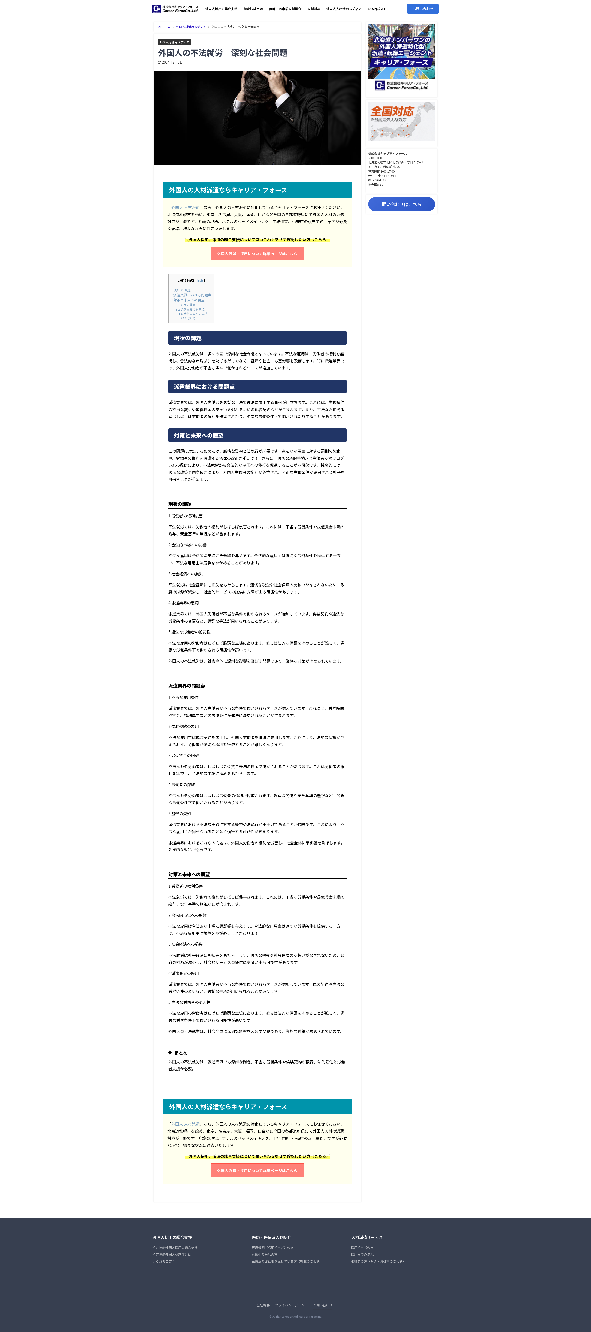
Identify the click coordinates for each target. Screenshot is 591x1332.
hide (200, 280)
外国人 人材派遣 (185, 207)
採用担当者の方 (362, 1247)
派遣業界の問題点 (190, 309)
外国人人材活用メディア (344, 8)
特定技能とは (253, 8)
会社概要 (263, 1305)
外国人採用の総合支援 (221, 8)
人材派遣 (313, 8)
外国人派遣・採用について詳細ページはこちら (257, 253)
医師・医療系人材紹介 (285, 8)
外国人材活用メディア (174, 42)
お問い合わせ (423, 8)
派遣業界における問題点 (191, 294)
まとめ (188, 318)
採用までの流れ (362, 1254)
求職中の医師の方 (264, 1254)
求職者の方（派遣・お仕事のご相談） (378, 1261)
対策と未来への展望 (188, 299)
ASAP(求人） (377, 8)
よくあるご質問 (163, 1261)
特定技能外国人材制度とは (171, 1254)
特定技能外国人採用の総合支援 (175, 1247)
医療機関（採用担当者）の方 (273, 1247)
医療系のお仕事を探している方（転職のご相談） (287, 1261)
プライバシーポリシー (291, 1305)
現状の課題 (181, 290)
